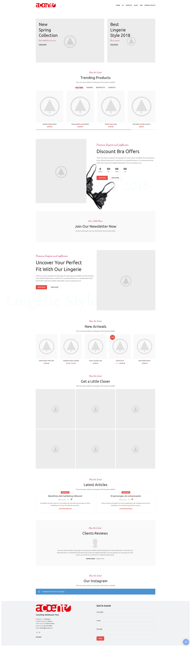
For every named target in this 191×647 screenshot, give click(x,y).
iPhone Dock (120, 360)
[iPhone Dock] (120, 346)
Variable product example (71, 360)
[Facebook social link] (37, 632)
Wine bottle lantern (144, 360)
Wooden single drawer (50, 124)
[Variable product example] (71, 346)
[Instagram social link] (39, 632)
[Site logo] (46, 5)
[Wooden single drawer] (49, 106)
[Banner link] (70, 41)
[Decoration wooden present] (141, 106)
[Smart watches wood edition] (80, 106)
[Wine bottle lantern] (144, 346)
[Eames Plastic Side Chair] (46, 346)
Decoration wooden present (141, 124)
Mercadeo (65, 492)
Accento (63, 500)
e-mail (98, 620)
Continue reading (65, 508)
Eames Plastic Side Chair (46, 360)
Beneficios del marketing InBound (65, 496)
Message (99, 629)
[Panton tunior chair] (111, 106)
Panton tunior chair (111, 124)
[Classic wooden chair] (95, 346)
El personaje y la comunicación (126, 496)
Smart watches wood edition (80, 124)
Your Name (100, 612)
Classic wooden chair (95, 360)
